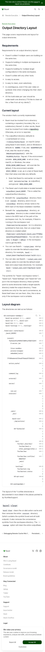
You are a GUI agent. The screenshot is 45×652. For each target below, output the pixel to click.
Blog (4, 585)
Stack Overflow (8, 618)
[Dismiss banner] (42, 3)
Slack (5, 614)
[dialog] (22, 638)
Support (6, 606)
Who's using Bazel (9, 561)
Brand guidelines (9, 576)
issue (36, 2)
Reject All (12, 642)
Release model (8, 572)
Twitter (5, 593)
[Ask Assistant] (39, 315)
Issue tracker (7, 610)
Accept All (32, 642)
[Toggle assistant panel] (39, 9)
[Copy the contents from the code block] (36, 315)
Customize (22, 647)
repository (34, 129)
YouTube (6, 597)
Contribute (7, 564)
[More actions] (42, 9)
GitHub (5, 589)
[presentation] (22, 400)
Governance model (10, 568)
